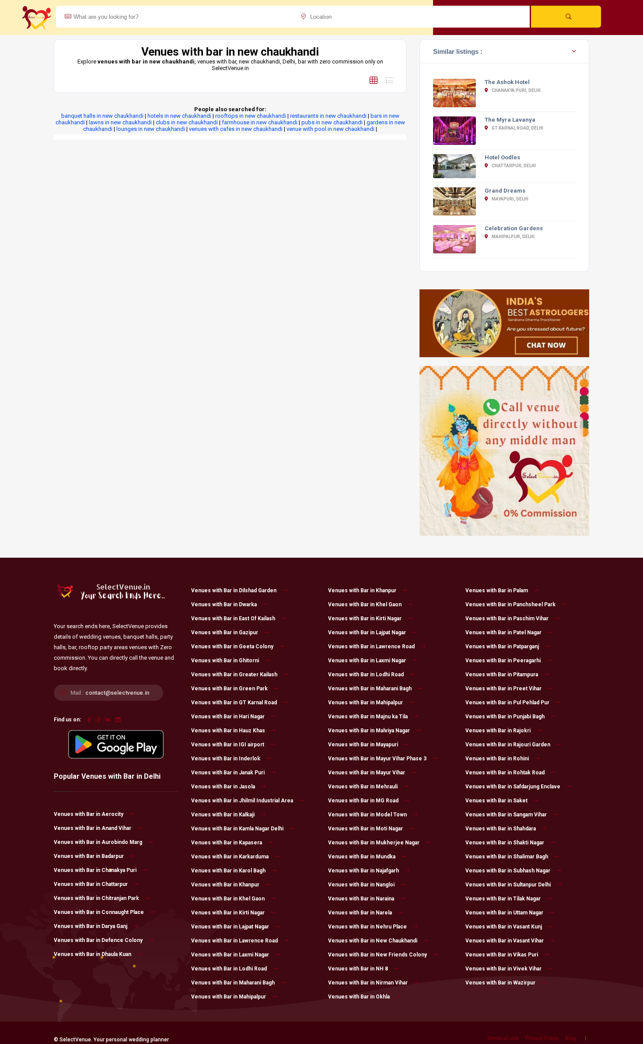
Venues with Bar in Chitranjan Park (96, 898)
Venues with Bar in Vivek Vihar (503, 969)
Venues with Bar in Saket (496, 801)
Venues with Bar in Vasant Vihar (504, 941)
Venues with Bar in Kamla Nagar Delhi (237, 829)
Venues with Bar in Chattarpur (91, 884)
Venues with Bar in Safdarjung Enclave (512, 787)
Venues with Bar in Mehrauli (363, 787)
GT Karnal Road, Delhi (517, 128)
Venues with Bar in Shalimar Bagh (506, 857)
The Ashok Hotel (507, 82)
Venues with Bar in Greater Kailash (234, 674)
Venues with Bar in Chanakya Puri (95, 870)
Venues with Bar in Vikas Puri (501, 955)
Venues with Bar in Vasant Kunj (503, 927)
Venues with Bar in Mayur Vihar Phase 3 (377, 759)
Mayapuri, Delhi (509, 199)
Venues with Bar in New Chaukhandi (372, 941)
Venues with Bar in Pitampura (501, 674)
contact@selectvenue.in (117, 692)
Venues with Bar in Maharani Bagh (233, 983)
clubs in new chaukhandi (187, 122)
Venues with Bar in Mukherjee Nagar (373, 843)
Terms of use (503, 1038)
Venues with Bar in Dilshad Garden (233, 590)
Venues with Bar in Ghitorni (225, 660)
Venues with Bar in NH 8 (358, 969)
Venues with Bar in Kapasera (226, 843)
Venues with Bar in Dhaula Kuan (92, 954)
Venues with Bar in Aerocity (88, 814)
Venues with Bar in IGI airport (227, 745)
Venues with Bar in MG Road (363, 801)
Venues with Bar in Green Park (229, 688)
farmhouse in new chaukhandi (259, 122)
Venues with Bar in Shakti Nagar (504, 843)
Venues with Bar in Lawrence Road (234, 941)
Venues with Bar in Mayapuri (363, 745)
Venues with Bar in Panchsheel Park (510, 604)
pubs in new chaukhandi (332, 122)
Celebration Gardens (514, 228)
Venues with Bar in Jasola (223, 787)
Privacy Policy (542, 1038)
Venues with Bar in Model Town (367, 815)
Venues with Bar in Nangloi (361, 885)
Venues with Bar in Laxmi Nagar (230, 955)
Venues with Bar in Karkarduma (230, 857)
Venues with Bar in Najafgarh (363, 871)
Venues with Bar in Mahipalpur (228, 997)
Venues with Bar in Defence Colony (98, 940)
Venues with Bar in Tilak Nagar (503, 899)
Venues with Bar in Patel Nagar (503, 632)
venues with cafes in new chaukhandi (236, 129)
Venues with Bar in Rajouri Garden (507, 745)
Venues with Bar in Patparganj (502, 646)
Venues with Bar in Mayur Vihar (366, 773)
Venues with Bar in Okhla (359, 997)
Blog (570, 1038)
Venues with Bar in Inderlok (225, 759)
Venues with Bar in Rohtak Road (505, 773)
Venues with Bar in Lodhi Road (229, 969)
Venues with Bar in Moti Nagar (365, 829)
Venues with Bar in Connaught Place (99, 912)
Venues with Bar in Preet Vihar (503, 688)
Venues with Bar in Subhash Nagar (507, 871)
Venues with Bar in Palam (496, 590)
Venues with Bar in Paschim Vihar (507, 618)
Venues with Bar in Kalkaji (223, 815)
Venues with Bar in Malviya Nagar (369, 731)
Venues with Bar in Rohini (497, 759)
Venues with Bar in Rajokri (498, 731)
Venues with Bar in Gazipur (224, 632)
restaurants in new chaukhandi (328, 115)
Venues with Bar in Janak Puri (228, 773)
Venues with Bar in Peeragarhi (503, 660)
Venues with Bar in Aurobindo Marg (98, 842)
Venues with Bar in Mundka (361, 857)
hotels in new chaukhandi (179, 115)
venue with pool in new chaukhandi (330, 129)
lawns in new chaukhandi (120, 122)
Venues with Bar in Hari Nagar (228, 717)
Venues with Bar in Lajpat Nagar (230, 927)
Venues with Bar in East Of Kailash (233, 618)
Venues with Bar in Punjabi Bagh (505, 717)
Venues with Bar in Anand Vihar (92, 828)
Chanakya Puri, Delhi (516, 90)
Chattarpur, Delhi (513, 165)
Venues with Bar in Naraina (361, 899)
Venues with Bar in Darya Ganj (90, 926)
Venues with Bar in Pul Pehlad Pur (507, 703)
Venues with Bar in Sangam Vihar (506, 815)
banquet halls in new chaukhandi (102, 115)
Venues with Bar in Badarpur (89, 856)
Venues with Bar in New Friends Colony (377, 955)
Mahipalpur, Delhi (513, 236)
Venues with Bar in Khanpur (225, 885)
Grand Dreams (505, 190)
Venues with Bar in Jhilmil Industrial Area (242, 801)
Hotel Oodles (502, 157)
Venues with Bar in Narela (360, 913)
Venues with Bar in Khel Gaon (228, 899)
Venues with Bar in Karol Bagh (228, 871)
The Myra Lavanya (510, 119)
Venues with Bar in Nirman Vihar (368, 983)
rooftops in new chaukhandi (250, 115)
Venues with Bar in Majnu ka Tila (368, 717)
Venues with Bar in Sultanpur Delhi (508, 885)
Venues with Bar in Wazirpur (500, 983)
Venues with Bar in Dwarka (224, 604)
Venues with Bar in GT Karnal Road (234, 703)
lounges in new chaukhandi (150, 129)
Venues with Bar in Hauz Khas (228, 731)
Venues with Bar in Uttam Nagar (504, 913)
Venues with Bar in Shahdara (500, 829)
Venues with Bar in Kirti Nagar (228, 913)
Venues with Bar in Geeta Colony (232, 646)
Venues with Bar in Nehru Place (367, 927)
